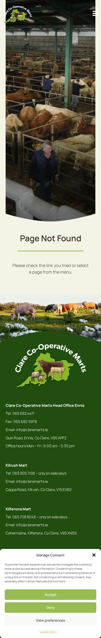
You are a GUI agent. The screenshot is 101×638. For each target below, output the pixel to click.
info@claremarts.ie (32, 429)
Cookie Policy (48, 632)
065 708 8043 (24, 516)
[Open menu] (95, 13)
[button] (94, 555)
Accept (50, 594)
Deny (50, 607)
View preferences (50, 620)
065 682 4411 (23, 413)
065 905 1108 (23, 473)
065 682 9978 (25, 421)
